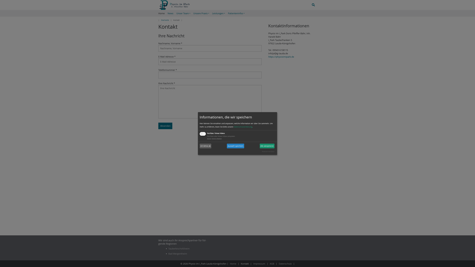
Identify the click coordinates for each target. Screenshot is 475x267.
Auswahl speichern (235, 146)
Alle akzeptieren (267, 146)
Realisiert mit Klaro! (268, 151)
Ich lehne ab (205, 146)
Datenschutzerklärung (243, 127)
